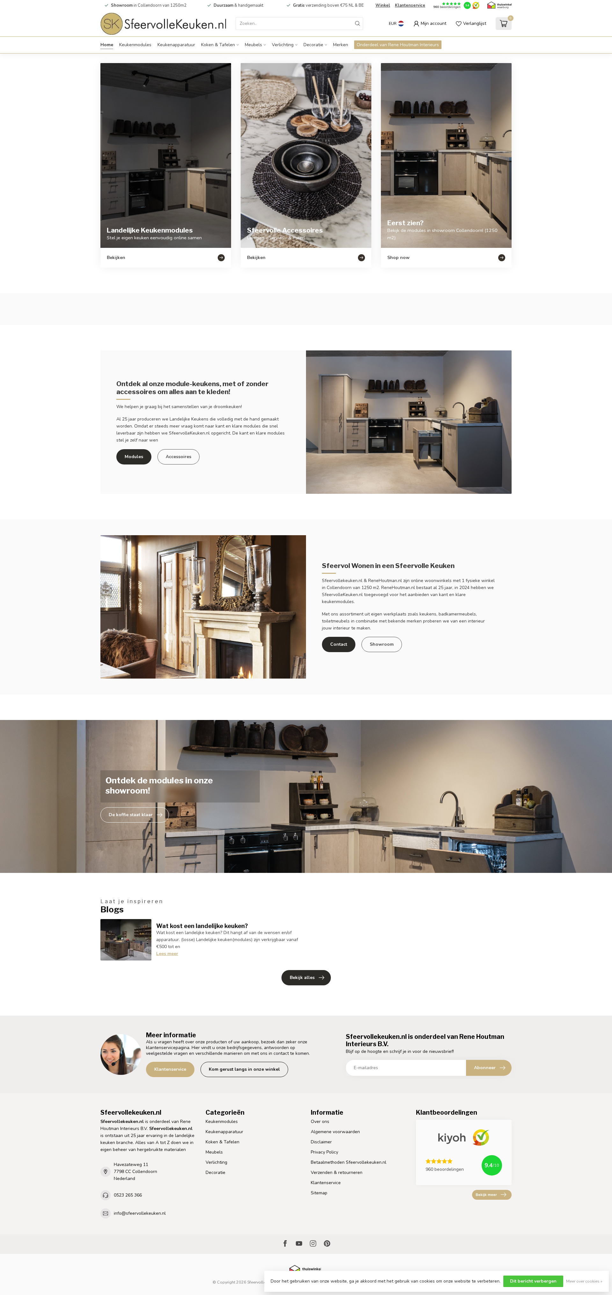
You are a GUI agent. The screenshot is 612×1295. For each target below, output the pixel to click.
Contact (338, 644)
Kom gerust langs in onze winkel (244, 1069)
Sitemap (319, 1193)
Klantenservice (410, 5)
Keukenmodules (135, 45)
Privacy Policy (324, 1152)
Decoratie (313, 45)
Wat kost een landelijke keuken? (202, 925)
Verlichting (283, 45)
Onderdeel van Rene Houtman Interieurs (398, 45)
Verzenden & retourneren (336, 1172)
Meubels (253, 45)
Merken (340, 45)
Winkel (382, 5)
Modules (134, 457)
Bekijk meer (486, 1194)
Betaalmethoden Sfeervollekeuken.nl (348, 1162)
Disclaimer (321, 1142)
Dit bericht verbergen (533, 1281)
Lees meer (167, 954)
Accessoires (178, 457)
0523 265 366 (128, 1195)
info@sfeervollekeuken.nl (140, 1213)
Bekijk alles (302, 978)
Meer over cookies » (584, 1281)
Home (106, 45)
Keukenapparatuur (176, 45)
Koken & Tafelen (218, 45)
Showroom (382, 644)
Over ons (320, 1122)
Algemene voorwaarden (335, 1132)
